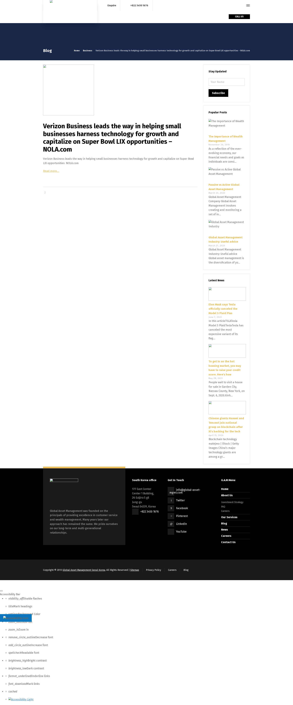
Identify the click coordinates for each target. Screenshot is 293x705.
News (224, 529)
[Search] (242, 5)
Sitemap (134, 570)
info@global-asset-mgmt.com (184, 491)
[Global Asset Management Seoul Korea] (70, 11)
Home (224, 489)
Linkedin (181, 523)
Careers (225, 511)
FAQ (223, 506)
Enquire (112, 5)
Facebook (182, 508)
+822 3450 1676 (139, 5)
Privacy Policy (153, 570)
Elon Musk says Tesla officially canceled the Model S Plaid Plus (223, 309)
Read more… (51, 171)
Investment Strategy (232, 502)
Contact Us (228, 542)
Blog (224, 523)
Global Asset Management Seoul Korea (84, 570)
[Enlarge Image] (120, 90)
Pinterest (182, 516)
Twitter (180, 500)
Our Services (229, 517)
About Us (227, 495)
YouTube (181, 531)
